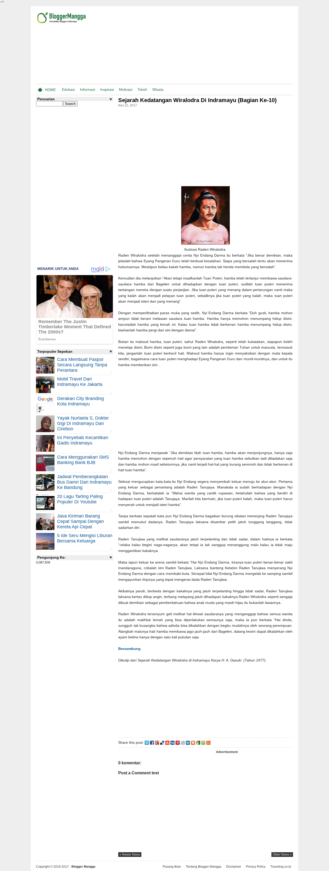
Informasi (87, 89)
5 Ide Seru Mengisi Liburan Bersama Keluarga (84, 538)
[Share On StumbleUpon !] (167, 742)
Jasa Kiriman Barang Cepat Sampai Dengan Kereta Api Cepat (80, 521)
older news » (282, 854)
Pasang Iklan (172, 866)
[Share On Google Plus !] (157, 742)
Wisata (157, 89)
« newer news (130, 854)
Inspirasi (107, 89)
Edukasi (68, 89)
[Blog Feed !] (208, 742)
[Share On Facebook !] (152, 742)
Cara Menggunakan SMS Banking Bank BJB (83, 460)
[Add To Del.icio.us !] (162, 742)
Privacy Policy (256, 866)
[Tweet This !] (147, 742)
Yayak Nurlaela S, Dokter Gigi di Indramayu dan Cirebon (83, 423)
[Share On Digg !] (172, 742)
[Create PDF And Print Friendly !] (203, 742)
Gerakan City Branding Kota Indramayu (80, 401)
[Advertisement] (233, 46)
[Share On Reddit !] (183, 742)
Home (50, 90)
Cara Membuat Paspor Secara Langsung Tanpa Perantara (82, 365)
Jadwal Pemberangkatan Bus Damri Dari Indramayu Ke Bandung (84, 482)
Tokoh (142, 89)
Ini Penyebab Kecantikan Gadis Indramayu (82, 440)
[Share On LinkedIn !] (188, 742)
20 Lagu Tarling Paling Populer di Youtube (80, 499)
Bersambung (129, 649)
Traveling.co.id (280, 866)
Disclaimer (233, 866)
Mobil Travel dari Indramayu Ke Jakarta (79, 381)
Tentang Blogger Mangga (203, 866)
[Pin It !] (178, 742)
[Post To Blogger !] (193, 742)
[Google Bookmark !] (198, 742)
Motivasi (125, 89)
